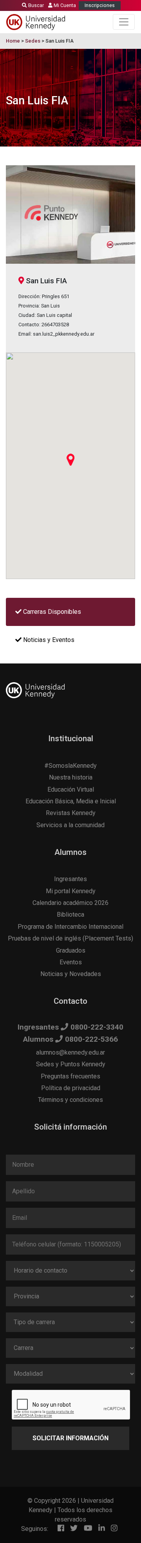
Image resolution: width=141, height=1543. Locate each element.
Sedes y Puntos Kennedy (70, 1064)
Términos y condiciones (70, 1099)
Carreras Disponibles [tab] (51, 611)
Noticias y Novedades (70, 974)
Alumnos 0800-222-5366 (70, 1039)
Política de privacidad (70, 1088)
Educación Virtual (70, 789)
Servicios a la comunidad (70, 825)
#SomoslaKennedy (70, 765)
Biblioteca (70, 914)
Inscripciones (100, 5)
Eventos (71, 962)
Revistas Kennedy (71, 813)
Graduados (70, 950)
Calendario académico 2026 (70, 902)
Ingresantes (70, 879)
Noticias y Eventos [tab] (48, 640)
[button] (70, 460)
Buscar (35, 5)
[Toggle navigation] (124, 22)
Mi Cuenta (64, 5)
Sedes (32, 41)
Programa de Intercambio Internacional (70, 926)
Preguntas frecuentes (70, 1076)
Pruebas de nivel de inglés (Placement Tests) (70, 938)
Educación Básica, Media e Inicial (70, 801)
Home (13, 41)
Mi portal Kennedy (71, 891)
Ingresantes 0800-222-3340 (70, 1027)
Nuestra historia (70, 777)
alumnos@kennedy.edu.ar (70, 1052)
